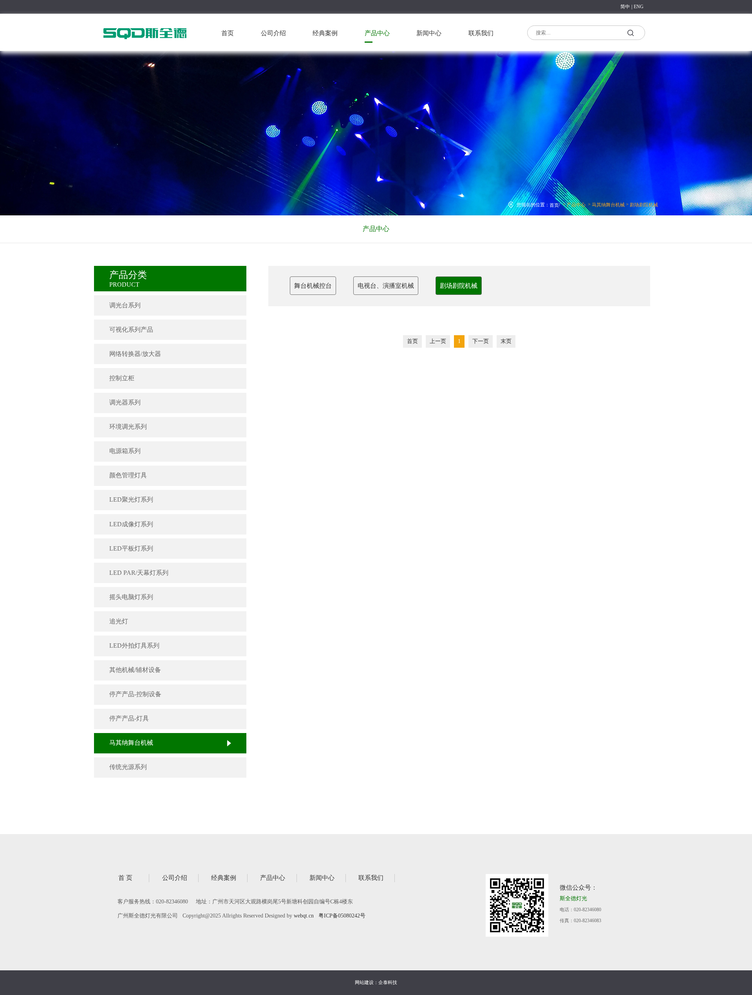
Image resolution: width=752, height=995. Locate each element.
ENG (639, 6)
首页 (227, 33)
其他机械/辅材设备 (135, 669)
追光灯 (118, 621)
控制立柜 (121, 378)
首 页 (125, 877)
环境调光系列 (128, 426)
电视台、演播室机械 (386, 285)
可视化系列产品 (131, 329)
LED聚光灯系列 (131, 499)
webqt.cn (304, 916)
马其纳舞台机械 (608, 205)
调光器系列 (125, 402)
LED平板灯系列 (131, 548)
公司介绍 (273, 33)
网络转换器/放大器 (135, 353)
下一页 (480, 341)
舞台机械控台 (313, 285)
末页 (506, 341)
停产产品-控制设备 (135, 694)
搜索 (630, 34)
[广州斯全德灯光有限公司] (145, 41)
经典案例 (325, 33)
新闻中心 (428, 33)
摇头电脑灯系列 (131, 597)
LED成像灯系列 (131, 524)
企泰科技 (387, 982)
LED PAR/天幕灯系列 (138, 572)
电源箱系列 (125, 451)
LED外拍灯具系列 (134, 645)
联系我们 (481, 33)
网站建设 (364, 982)
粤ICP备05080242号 (341, 916)
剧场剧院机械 (644, 205)
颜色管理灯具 (128, 475)
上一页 (438, 341)
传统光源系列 (128, 767)
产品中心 (377, 33)
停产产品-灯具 (129, 718)
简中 (625, 6)
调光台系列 (125, 305)
